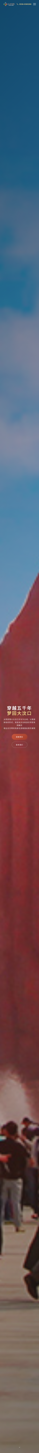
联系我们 (19, 745)
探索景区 (19, 737)
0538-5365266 (25, 4)
